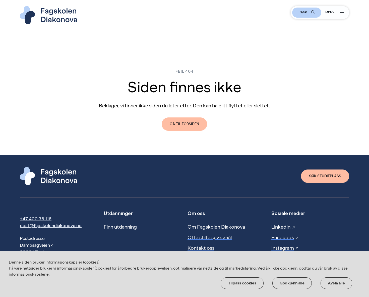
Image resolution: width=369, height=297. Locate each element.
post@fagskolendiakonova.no (51, 225)
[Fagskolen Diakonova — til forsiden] (184, 15)
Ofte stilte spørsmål (210, 237)
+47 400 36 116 (35, 219)
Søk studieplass (325, 176)
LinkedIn (283, 227)
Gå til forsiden (184, 124)
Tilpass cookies (242, 283)
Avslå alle (336, 283)
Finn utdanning (120, 227)
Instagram (285, 248)
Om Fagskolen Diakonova (216, 227)
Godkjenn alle (292, 283)
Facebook (285, 237)
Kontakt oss (201, 248)
